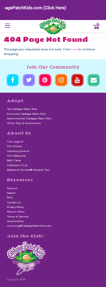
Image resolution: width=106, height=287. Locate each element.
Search (11, 193)
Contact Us (14, 202)
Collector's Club (17, 165)
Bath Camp (14, 160)
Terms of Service (18, 216)
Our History (14, 146)
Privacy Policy (15, 207)
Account (12, 188)
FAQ (10, 197)
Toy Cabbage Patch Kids (22, 109)
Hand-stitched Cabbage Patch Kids (29, 118)
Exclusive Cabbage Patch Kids (26, 114)
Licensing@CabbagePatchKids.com (29, 225)
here (74, 49)
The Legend (15, 141)
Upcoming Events (18, 151)
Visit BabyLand (16, 155)
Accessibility (15, 221)
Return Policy (15, 211)
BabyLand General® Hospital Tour (28, 169)
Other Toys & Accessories (24, 123)
